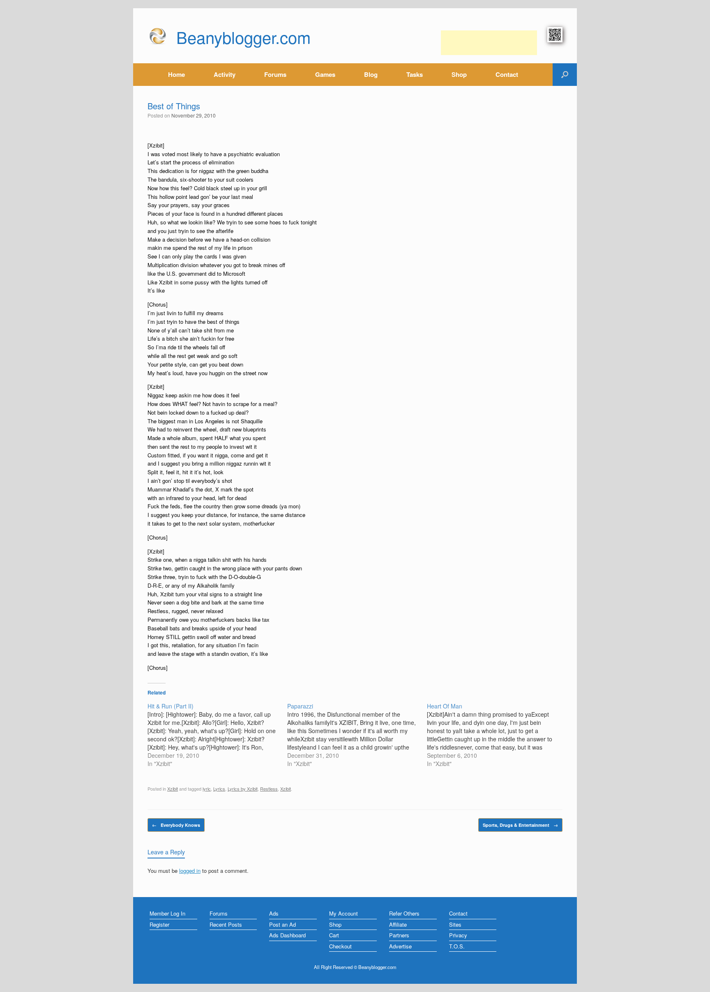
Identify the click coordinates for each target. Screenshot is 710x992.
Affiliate (398, 924)
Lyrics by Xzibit (243, 788)
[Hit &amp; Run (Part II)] (217, 735)
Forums (275, 74)
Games (325, 74)
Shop (459, 74)
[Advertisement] (489, 42)
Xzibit (172, 788)
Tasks (414, 74)
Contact (507, 74)
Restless (269, 788)
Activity (224, 74)
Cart (334, 935)
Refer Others (404, 913)
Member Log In (167, 913)
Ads (274, 913)
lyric (207, 788)
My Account (343, 913)
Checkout (340, 946)
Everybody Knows (176, 825)
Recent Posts (226, 924)
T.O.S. (457, 946)
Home (176, 74)
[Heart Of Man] (497, 735)
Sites (455, 924)
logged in (190, 870)
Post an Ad (282, 924)
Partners (399, 935)
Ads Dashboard (287, 935)
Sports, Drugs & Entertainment (520, 825)
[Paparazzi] (357, 735)
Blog (371, 74)
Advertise (400, 946)
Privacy (458, 935)
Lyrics (219, 788)
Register (159, 924)
